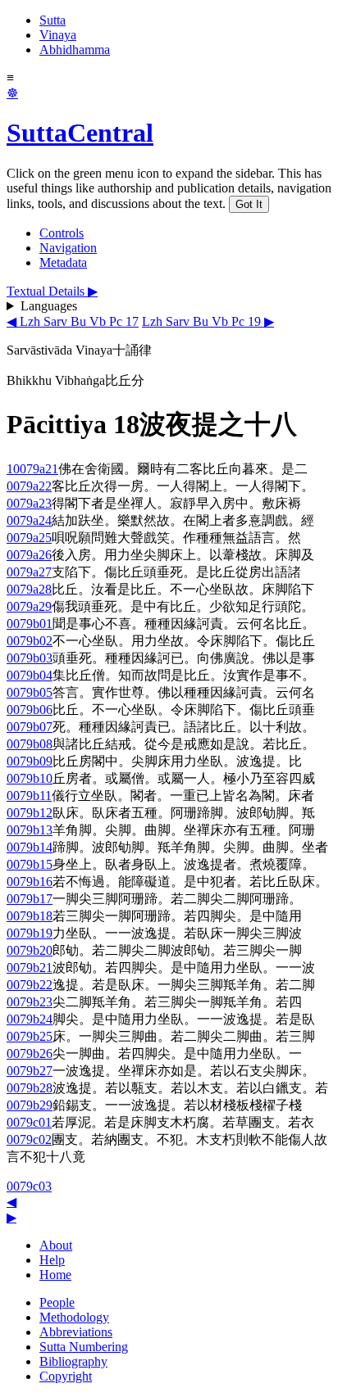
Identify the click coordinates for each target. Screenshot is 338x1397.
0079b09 (30, 761)
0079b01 (30, 624)
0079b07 (30, 727)
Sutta (52, 20)
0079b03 (30, 658)
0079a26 (29, 555)
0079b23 (30, 1002)
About (55, 1245)
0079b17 (30, 899)
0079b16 (30, 881)
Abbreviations (75, 1332)
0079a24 (29, 520)
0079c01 (29, 1122)
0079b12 (30, 813)
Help (52, 1260)
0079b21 (30, 967)
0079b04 (30, 675)
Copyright (65, 1376)
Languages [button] (49, 306)
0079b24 (30, 1019)
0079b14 (30, 847)
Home (55, 1275)
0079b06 (30, 710)
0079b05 (30, 692)
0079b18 (30, 916)
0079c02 (29, 1139)
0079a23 (29, 503)
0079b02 (30, 641)
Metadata (63, 262)
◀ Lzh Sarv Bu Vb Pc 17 (73, 321)
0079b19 (30, 933)
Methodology (74, 1317)
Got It (249, 204)
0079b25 (30, 1036)
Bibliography (73, 1361)
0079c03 (29, 1186)
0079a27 (29, 572)
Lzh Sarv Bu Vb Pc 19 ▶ (208, 321)
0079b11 (29, 795)
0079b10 (30, 778)
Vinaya (57, 35)
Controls (61, 233)
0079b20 (30, 950)
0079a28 (29, 589)
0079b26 (30, 1053)
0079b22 (30, 985)
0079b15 (30, 864)
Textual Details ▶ (52, 291)
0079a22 (29, 486)
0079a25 (29, 538)
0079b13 (30, 830)
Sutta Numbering (83, 1347)
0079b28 (30, 1088)
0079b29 (30, 1105)
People (57, 1302)
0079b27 (30, 1071)
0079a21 (35, 469)
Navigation (68, 248)
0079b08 (30, 744)
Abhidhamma (74, 50)
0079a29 (29, 606)
